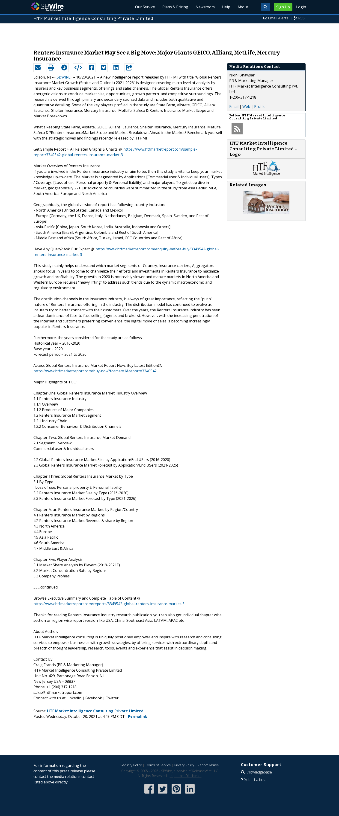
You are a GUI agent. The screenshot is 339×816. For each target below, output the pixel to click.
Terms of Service (158, 765)
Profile (259, 106)
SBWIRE (63, 77)
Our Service (145, 6)
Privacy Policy (184, 765)
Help (226, 6)
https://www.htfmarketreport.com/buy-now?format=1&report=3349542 (95, 370)
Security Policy (131, 765)
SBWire (47, 6)
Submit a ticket (256, 779)
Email (233, 106)
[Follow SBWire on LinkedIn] (190, 794)
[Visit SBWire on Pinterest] (176, 794)
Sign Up (283, 6)
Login (301, 6)
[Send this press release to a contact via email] (38, 68)
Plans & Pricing (175, 6)
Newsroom (205, 6)
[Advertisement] (169, 34)
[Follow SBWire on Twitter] (162, 794)
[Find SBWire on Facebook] (149, 794)
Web (246, 106)
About (243, 6)
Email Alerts (278, 18)
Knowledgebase (259, 772)
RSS (301, 18)
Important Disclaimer (186, 776)
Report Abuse (208, 765)
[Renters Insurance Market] (266, 212)
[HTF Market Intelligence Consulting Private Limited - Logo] (266, 174)
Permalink (137, 716)
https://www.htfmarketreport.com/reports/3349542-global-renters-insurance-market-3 (108, 603)
